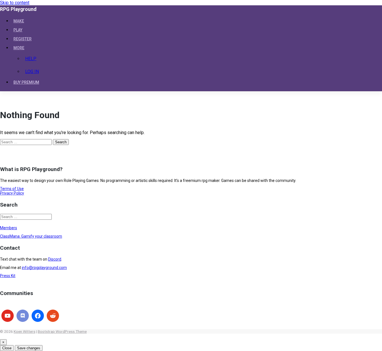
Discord (54, 259)
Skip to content (14, 2)
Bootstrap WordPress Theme (62, 331)
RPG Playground (18, 9)
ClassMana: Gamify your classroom (31, 236)
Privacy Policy (12, 193)
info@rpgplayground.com (44, 267)
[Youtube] (7, 315)
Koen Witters (24, 331)
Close (6, 348)
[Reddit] (52, 315)
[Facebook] (37, 315)
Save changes (28, 348)
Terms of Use (12, 188)
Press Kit (7, 275)
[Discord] (22, 315)
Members (8, 228)
